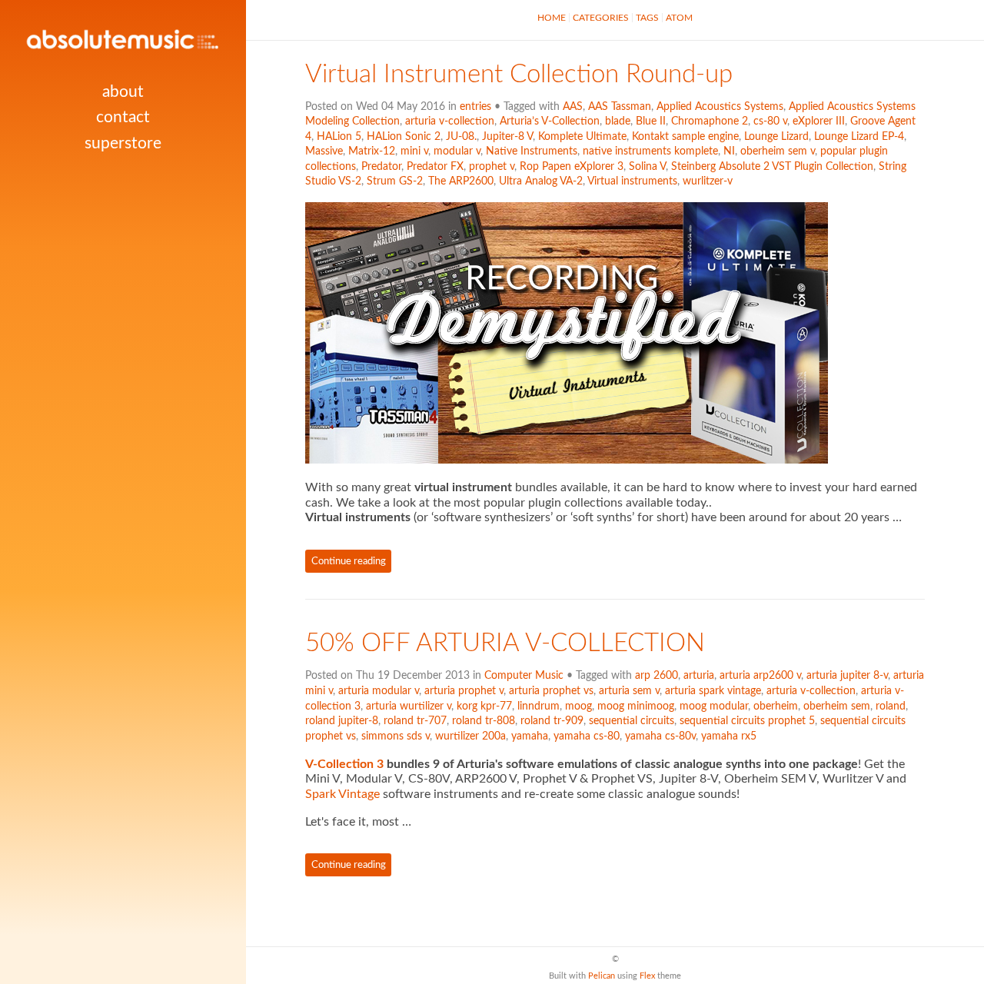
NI (729, 151)
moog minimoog (635, 706)
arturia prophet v (464, 691)
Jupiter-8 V (507, 136)
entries (475, 106)
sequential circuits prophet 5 (747, 721)
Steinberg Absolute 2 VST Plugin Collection (772, 166)
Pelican (601, 976)
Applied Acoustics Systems (720, 106)
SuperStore (123, 143)
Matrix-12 (371, 151)
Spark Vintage (342, 794)
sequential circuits (631, 721)
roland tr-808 (483, 721)
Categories (601, 17)
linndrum (538, 706)
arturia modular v (378, 691)
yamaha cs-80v (660, 736)
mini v (414, 151)
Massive (324, 151)
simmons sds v (395, 736)
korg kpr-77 (484, 706)
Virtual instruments (632, 181)
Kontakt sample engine (685, 136)
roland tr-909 (551, 721)
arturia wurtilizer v (408, 706)
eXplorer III (819, 121)
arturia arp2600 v (760, 675)
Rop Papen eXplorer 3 (571, 166)
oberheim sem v (777, 151)
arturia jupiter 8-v (847, 675)
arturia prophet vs (551, 691)
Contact (123, 117)
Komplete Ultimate (582, 136)
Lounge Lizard (776, 136)
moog (578, 706)
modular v (457, 151)
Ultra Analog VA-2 (541, 181)
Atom (679, 17)
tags (647, 17)
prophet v (491, 166)
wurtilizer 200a (470, 736)
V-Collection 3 (344, 764)
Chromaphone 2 (709, 121)
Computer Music (523, 675)
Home (551, 17)
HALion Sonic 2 (403, 136)
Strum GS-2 (395, 181)
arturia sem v (629, 691)
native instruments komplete (650, 151)
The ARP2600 (461, 181)
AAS (573, 106)
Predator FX (435, 166)
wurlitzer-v (708, 181)
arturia (698, 675)
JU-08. (461, 136)
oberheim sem (836, 706)
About (123, 92)
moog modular (714, 706)
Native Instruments (531, 151)
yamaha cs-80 (587, 736)
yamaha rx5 (728, 736)
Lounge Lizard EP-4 (859, 136)
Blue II (651, 121)
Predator (381, 166)
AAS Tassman (619, 106)
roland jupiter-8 (341, 721)
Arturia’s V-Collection (550, 121)
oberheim (775, 706)
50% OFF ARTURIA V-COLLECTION (505, 643)
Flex (647, 976)
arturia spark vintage (713, 691)
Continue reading (348, 561)
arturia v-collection (449, 121)
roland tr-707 (415, 721)
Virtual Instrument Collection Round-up (519, 74)
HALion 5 (339, 136)
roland (891, 706)
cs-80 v (770, 121)
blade (617, 121)
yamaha (529, 736)
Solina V (647, 166)
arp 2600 (656, 675)
